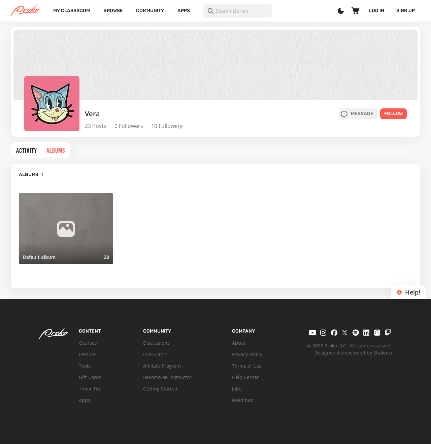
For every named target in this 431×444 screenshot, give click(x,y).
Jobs (236, 388)
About (238, 343)
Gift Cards (90, 377)
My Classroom (71, 10)
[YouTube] (312, 333)
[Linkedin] (366, 333)
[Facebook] (334, 333)
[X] (345, 333)
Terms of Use (247, 366)
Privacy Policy (247, 354)
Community (150, 10)
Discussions (156, 343)
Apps (183, 10)
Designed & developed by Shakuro (353, 352)
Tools (85, 366)
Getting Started (160, 388)
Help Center (245, 377)
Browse (113, 10)
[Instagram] (323, 333)
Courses (88, 343)
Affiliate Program (162, 366)
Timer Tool (91, 388)
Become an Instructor (167, 377)
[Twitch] (388, 333)
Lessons (88, 354)
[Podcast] (377, 333)
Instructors (155, 354)
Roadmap (243, 400)
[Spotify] (356, 333)
